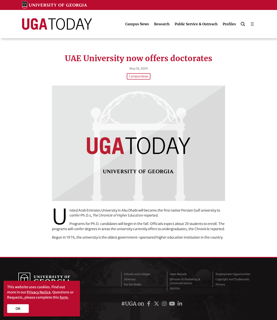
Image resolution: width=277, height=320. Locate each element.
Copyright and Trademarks (232, 279)
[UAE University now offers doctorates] (138, 143)
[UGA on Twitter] (157, 303)
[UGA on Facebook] (149, 303)
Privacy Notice (39, 292)
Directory (130, 279)
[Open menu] (252, 24)
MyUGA (175, 288)
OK (18, 308)
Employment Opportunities (233, 274)
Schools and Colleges (137, 274)
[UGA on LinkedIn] (180, 303)
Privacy (220, 284)
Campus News (138, 76)
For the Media (132, 284)
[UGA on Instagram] (165, 303)
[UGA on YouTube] (173, 303)
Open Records (178, 274)
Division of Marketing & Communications (185, 281)
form (64, 297)
